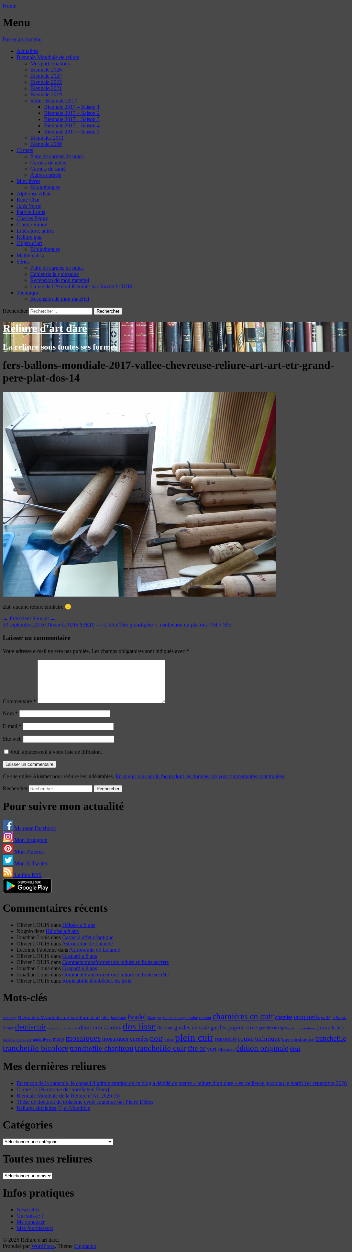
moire (58, 1039)
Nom (10, 713)
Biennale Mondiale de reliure (47, 57)
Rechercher (15, 311)
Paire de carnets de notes (57, 156)
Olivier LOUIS (61, 625)
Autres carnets (45, 175)
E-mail (12, 726)
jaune (323, 1027)
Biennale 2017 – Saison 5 (72, 132)
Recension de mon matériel (59, 280)
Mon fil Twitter (30, 863)
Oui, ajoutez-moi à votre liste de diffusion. (56, 752)
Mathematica (30, 255)
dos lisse (139, 1026)
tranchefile (330, 1038)
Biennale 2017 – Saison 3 (72, 119)
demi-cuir (30, 1027)
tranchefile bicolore (35, 1047)
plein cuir (194, 1037)
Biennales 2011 (47, 138)
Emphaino (85, 1246)
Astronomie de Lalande (87, 943)
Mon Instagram (30, 840)
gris (291, 1028)
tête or (196, 1048)
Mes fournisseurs (34, 1228)
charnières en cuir (243, 1016)
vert (212, 1049)
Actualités (27, 51)
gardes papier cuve (233, 1027)
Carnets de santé (48, 169)
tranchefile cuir (160, 1047)
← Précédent (17, 618)
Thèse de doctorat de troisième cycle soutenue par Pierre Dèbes (84, 1102)
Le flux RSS (27, 875)
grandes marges (272, 1027)
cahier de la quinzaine (180, 1017)
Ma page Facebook (34, 828)
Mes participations (50, 63)
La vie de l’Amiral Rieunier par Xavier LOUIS (81, 286)
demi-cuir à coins (100, 1027)
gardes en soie (191, 1027)
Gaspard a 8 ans (79, 956)
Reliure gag (29, 237)
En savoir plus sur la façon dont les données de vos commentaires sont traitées (200, 776)
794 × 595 (220, 625)
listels (338, 1027)
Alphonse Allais (33, 193)
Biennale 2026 (46, 70)
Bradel (137, 1016)
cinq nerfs (307, 1016)
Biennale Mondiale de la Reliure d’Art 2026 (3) (68, 1096)
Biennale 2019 (46, 94)
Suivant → (44, 618)
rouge (246, 1038)
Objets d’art (29, 243)
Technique (27, 293)
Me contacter (30, 1222)
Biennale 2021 (46, 88)
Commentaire (19, 701)
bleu (105, 1017)
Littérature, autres (35, 231)
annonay (9, 1018)
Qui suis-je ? (30, 1216)
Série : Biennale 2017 (53, 101)
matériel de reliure (17, 1039)
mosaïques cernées (125, 1038)
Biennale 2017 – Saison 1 (72, 107)
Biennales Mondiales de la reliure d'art (59, 1017)
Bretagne (154, 1018)
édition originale (262, 1048)
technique (267, 1038)
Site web (12, 739)
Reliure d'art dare (45, 328)
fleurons (165, 1027)
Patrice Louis (30, 212)
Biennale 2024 (46, 76)
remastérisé (225, 1039)
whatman (226, 1049)
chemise (284, 1017)
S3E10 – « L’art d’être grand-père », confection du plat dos (144, 625)
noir (156, 1038)
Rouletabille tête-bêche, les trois (96, 981)
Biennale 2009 (46, 144)
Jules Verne (28, 206)
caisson (205, 1017)
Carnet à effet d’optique (87, 937)
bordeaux (118, 1018)
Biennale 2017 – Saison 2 (72, 113)
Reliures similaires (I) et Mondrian (53, 1108)
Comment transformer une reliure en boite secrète (115, 962)
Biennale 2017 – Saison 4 (72, 125)
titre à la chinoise (298, 1039)
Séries (23, 262)
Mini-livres (28, 181)
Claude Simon (31, 224)
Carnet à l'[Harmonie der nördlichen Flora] (62, 1089)
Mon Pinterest (29, 852)
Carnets (24, 150)
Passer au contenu (22, 39)
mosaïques (83, 1038)
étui (295, 1048)
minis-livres (42, 1039)
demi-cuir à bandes (62, 1028)
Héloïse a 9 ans (78, 925)
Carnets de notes (48, 162)
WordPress (43, 1246)
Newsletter (28, 1209)
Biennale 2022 (46, 82)
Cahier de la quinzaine (54, 274)
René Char (28, 200)
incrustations (306, 1028)
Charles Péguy (32, 218)
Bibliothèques (45, 187)
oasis (169, 1039)
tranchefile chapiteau (101, 1048)
